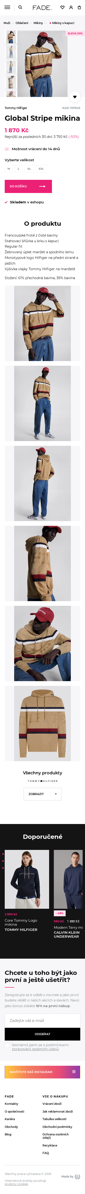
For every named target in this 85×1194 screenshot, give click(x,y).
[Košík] (79, 8)
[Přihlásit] (71, 8)
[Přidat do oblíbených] (74, 97)
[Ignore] (42, 1052)
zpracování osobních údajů (35, 1049)
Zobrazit (36, 794)
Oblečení (22, 23)
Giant (76, 1176)
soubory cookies (16, 1184)
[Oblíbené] (62, 8)
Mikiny (38, 23)
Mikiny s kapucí (63, 23)
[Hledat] (20, 7)
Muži (7, 23)
